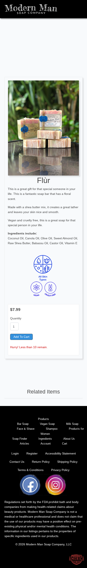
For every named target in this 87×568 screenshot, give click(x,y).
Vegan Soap (47, 423)
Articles (24, 443)
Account (46, 443)
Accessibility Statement (60, 453)
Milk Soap (72, 423)
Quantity (15, 318)
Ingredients (45, 438)
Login (15, 453)
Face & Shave (25, 428)
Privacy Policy (60, 470)
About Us (69, 438)
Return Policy (41, 461)
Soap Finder (19, 438)
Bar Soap (23, 423)
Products (43, 419)
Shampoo (51, 428)
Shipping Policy (67, 461)
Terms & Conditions (31, 470)
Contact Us (17, 461)
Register (32, 453)
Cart (64, 443)
